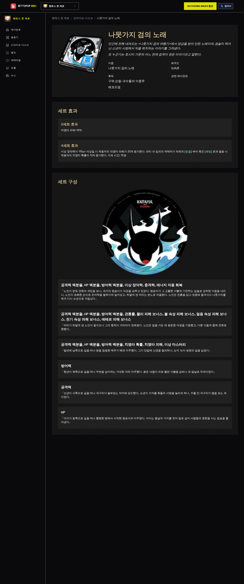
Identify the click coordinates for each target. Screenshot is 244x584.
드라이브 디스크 (83, 18)
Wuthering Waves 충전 (200, 6)
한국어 (228, 6)
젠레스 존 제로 (60, 18)
